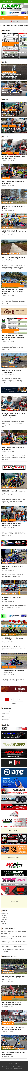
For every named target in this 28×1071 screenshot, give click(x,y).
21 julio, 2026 (5, 1056)
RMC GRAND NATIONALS (8, 45)
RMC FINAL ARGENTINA (14, 253)
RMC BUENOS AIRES (13, 42)
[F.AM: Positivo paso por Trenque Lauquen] (14, 556)
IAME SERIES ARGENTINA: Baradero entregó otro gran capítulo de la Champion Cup (13, 978)
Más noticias (6, 137)
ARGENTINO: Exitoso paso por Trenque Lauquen (13, 946)
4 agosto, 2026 (6, 1006)
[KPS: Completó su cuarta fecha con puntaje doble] (14, 437)
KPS (8, 177)
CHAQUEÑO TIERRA (7, 72)
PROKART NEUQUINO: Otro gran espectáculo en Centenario (12, 91)
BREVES (4, 152)
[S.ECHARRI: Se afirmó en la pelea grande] (14, 587)
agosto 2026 (4, 913)
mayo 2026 (4, 919)
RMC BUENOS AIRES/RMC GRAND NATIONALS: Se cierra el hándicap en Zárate (13, 291)
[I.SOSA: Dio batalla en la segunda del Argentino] (14, 481)
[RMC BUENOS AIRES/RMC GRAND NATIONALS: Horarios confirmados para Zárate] (14, 326)
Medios (4, 62)
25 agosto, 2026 (6, 160)
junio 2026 (4, 917)
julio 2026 (3, 915)
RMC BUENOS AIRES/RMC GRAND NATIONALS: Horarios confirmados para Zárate (14, 50)
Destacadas (6, 31)
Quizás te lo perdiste (9, 956)
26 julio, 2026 (5, 1031)
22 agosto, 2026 (6, 235)
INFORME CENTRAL (19, 997)
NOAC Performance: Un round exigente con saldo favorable (11, 129)
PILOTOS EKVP (12, 109)
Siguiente (14, 703)
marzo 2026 (4, 923)
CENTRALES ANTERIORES (8, 970)
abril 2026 (3, 921)
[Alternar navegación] (3, 18)
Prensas (5, 99)
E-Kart (12, 56)
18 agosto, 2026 (6, 94)
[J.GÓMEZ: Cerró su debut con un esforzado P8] (14, 628)
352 (20, 699)
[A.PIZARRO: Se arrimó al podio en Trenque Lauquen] (14, 661)
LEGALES (16, 152)
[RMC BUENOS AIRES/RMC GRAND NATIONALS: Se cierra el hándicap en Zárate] (14, 280)
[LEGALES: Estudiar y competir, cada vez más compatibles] (14, 403)
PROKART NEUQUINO (12, 88)
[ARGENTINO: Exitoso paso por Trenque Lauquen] (14, 360)
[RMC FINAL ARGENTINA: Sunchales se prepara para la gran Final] (14, 247)
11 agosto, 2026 (6, 981)
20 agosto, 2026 (6, 77)
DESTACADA (5, 42)
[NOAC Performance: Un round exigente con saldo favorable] (14, 514)
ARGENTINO (5, 109)
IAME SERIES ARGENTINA (8, 972)
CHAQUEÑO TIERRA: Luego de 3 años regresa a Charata (12, 75)
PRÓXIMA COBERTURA (14, 284)
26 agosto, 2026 (6, 56)
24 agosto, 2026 (6, 115)
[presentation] (23, 31)
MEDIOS (14, 72)
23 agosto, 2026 (6, 210)
